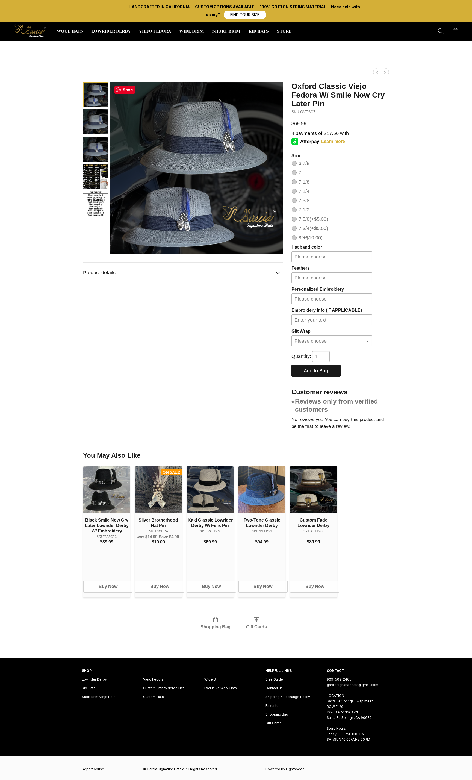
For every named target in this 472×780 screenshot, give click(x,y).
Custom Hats (153, 697)
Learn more (333, 141)
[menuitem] (377, 72)
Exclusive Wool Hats (220, 688)
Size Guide (274, 679)
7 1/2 (304, 210)
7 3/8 (304, 200)
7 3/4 (313, 228)
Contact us (274, 688)
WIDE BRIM (191, 31)
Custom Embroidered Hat (163, 688)
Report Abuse (93, 769)
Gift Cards (256, 627)
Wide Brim (212, 679)
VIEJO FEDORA (155, 31)
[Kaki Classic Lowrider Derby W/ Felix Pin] (210, 489)
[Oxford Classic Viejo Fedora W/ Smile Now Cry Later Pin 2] (95, 149)
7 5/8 (313, 219)
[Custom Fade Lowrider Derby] (313, 489)
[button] (245, 15)
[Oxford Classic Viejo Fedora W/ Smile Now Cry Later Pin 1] (95, 121)
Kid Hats (88, 688)
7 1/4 (304, 191)
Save (128, 89)
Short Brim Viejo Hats (99, 697)
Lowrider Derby (94, 679)
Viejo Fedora (153, 679)
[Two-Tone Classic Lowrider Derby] (261, 489)
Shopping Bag (215, 627)
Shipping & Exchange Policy (288, 697)
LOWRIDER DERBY (111, 31)
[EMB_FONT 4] (95, 203)
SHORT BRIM (226, 31)
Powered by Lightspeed (285, 769)
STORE (284, 31)
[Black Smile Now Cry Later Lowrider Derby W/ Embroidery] (106, 489)
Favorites (273, 706)
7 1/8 (304, 182)
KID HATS (259, 31)
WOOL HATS (70, 31)
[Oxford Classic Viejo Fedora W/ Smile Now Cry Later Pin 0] (95, 94)
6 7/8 (304, 163)
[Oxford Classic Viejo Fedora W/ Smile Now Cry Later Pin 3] (95, 176)
